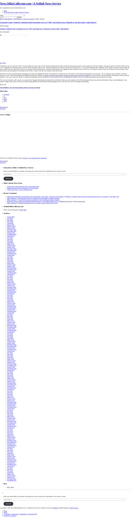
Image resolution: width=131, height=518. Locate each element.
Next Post (3, 109)
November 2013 (11, 461)
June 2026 (10, 220)
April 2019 (10, 357)
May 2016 (10, 413)
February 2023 (11, 284)
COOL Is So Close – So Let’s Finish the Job (19, 189)
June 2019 (10, 354)
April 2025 (10, 242)
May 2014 (10, 451)
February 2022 (11, 303)
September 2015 (11, 426)
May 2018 (10, 375)
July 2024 (10, 256)
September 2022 (11, 292)
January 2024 (11, 266)
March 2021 (10, 320)
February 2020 (11, 341)
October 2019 (11, 348)
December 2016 (11, 402)
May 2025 (10, 241)
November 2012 (11, 480)
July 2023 (10, 276)
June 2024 (10, 258)
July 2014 (10, 448)
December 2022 (11, 287)
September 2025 (11, 234)
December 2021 (11, 306)
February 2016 (11, 418)
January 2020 (11, 343)
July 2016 (10, 410)
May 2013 (10, 471)
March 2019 (10, 359)
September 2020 (11, 330)
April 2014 (10, 453)
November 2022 (11, 288)
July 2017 (10, 391)
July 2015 (10, 429)
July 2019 (10, 352)
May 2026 (10, 221)
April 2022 (10, 300)
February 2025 (11, 245)
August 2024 (10, 255)
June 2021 (10, 316)
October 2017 (11, 386)
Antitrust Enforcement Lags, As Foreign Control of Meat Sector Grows (38, 203)
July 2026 (10, 218)
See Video (3, 63)
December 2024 (11, 249)
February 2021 (11, 322)
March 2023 (10, 282)
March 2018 (10, 378)
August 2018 (10, 370)
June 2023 (10, 277)
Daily (7, 26)
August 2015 (10, 427)
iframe (5, 512)
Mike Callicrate (11, 198)
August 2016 (10, 408)
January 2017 (11, 400)
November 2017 (11, 384)
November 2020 (11, 327)
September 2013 (11, 464)
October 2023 (11, 271)
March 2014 (10, 455)
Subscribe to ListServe (10, 515)
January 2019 (11, 362)
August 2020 (10, 332)
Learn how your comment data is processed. (34, 158)
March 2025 (10, 244)
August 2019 (10, 351)
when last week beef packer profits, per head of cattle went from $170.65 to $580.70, (67, 75)
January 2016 (11, 419)
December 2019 (11, 344)
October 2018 (11, 367)
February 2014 (11, 456)
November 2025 (11, 231)
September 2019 (11, 349)
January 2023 (11, 285)
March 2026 (10, 225)
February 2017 (11, 399)
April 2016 (10, 415)
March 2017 (10, 397)
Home (5, 11)
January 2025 (11, 247)
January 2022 (11, 304)
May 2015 (10, 432)
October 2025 (11, 233)
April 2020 (10, 338)
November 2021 (11, 308)
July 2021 (10, 314)
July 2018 (10, 372)
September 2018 (11, 368)
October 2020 (11, 328)
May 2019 (10, 356)
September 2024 (11, 253)
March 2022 (10, 301)
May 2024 (10, 260)
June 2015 (10, 431)
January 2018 (11, 381)
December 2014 (11, 440)
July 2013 (10, 467)
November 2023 (11, 269)
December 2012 (11, 479)
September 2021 (11, 311)
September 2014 (11, 445)
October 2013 (11, 463)
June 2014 (10, 450)
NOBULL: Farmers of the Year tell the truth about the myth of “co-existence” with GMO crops (92, 196)
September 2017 (11, 387)
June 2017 (10, 392)
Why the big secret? (79, 201)
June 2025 (10, 239)
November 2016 (11, 403)
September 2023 (11, 272)
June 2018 (10, 373)
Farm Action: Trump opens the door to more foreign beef (23, 186)
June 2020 (10, 335)
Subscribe (8, 178)
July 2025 (10, 237)
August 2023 (10, 274)
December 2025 (11, 229)
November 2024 (11, 250)
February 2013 (11, 475)
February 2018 (11, 380)
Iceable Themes (73, 508)
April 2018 (10, 376)
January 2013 (11, 477)
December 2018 (11, 364)
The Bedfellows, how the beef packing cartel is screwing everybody (20, 87)
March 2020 (10, 340)
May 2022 (10, 298)
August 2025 (10, 236)
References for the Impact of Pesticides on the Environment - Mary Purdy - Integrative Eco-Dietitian (35, 196)
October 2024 (11, 252)
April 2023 (10, 280)
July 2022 (10, 295)
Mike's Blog (23, 210)
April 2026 (10, 223)
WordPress (56, 508)
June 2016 (10, 411)
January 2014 (11, 458)
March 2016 (10, 416)
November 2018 (11, 365)
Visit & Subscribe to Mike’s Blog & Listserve (16, 12)
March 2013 (10, 474)
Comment (31, 19)
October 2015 (11, 424)
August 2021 (10, 312)
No (27, 19)
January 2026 (11, 228)
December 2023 (11, 268)
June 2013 (10, 469)
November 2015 (11, 423)
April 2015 (10, 434)
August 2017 (10, 389)
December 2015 (11, 421)
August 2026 (10, 217)
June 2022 (10, 296)
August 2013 (10, 466)
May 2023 (10, 279)
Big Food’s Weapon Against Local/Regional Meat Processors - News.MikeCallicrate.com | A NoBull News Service (39, 201)
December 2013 (11, 459)
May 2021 (10, 317)
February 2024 (11, 264)
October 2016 (11, 405)
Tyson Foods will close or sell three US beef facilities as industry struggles (39, 198)
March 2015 (10, 435)
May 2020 (10, 336)
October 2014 (11, 443)
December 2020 (11, 325)
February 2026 (11, 226)
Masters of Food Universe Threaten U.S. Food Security (22, 188)
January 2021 (11, 324)
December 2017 (11, 383)
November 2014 (11, 442)
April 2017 (10, 395)
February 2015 (11, 437)
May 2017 (10, 394)
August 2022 (10, 293)
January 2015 (11, 439)
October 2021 (11, 309)
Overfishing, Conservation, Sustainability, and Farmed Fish (20, 514)
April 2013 (10, 472)
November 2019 (11, 346)
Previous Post (4, 107)
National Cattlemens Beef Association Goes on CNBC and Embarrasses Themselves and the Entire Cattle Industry (34, 29)
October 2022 (11, 290)
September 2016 (11, 407)
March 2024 (10, 263)
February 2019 (11, 360)
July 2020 (10, 333)
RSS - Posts (10, 487)
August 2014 (10, 447)
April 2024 (10, 261)
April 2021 (10, 319)
